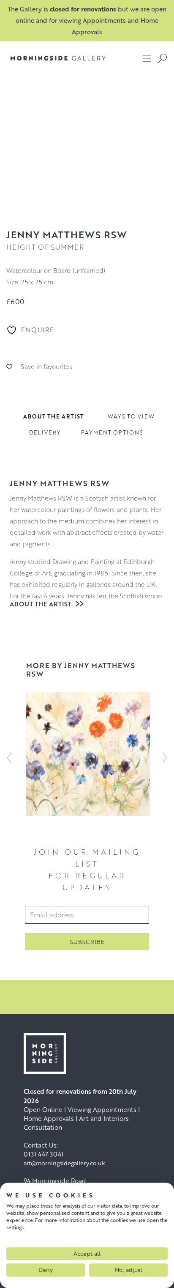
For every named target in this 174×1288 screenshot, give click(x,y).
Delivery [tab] (45, 432)
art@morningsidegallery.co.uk (64, 1163)
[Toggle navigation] (147, 58)
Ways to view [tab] (131, 416)
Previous (9, 757)
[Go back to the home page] (58, 58)
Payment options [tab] (112, 432)
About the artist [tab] (53, 416)
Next (165, 757)
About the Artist (41, 603)
